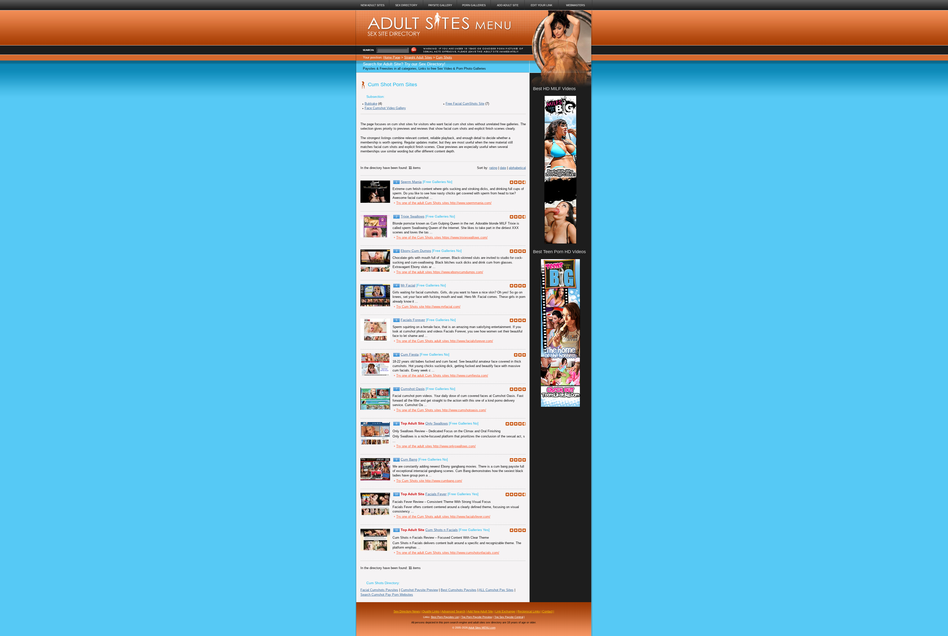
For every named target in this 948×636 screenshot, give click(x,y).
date (503, 168)
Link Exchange (505, 611)
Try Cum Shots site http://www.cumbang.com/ (429, 481)
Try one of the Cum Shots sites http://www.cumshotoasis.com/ (441, 410)
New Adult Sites (372, 5)
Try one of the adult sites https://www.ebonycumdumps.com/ (439, 272)
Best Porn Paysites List (445, 616)
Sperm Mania (411, 182)
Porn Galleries (474, 5)
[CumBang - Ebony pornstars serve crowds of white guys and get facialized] (375, 479)
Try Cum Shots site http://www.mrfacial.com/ (428, 306)
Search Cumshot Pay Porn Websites (386, 594)
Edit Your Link (541, 5)
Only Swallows (436, 423)
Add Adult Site (507, 5)
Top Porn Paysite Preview (476, 616)
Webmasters (575, 5)
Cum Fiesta (410, 354)
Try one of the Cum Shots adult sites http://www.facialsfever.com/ (443, 516)
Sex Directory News (407, 611)
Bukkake (371, 103)
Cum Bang (409, 459)
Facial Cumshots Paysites (379, 590)
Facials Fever (436, 494)
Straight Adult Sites (418, 57)
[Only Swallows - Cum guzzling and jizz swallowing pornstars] (375, 443)
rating (493, 168)
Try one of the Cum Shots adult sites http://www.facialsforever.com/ (444, 341)
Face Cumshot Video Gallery (385, 108)
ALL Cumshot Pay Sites (496, 590)
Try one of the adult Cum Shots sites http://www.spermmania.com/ (444, 203)
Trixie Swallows (412, 216)
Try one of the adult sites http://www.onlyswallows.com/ (436, 446)
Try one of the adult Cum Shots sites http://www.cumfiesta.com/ (442, 375)
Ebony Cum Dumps (416, 251)
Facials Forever (413, 320)
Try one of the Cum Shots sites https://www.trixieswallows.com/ (442, 237)
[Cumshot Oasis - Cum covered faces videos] (375, 408)
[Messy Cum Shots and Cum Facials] (375, 550)
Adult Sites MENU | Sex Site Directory (433, 15)
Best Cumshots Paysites (458, 590)
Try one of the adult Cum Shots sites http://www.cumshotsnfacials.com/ (447, 552)
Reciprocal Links (528, 611)
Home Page (391, 57)
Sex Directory (406, 5)
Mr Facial (408, 285)
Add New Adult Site (480, 611)
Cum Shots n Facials (441, 530)
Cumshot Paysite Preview (419, 590)
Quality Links (430, 611)
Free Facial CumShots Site (465, 103)
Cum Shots (444, 57)
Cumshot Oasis (413, 389)
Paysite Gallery (440, 5)
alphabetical (517, 168)
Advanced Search (453, 611)
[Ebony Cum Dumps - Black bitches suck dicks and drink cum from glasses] (375, 270)
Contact (547, 611)
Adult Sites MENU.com (481, 627)
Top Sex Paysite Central (508, 616)
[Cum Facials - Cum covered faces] (375, 514)
